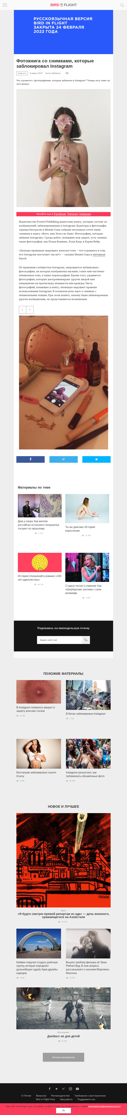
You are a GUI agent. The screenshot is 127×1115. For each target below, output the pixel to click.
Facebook (60, 214)
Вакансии (41, 1095)
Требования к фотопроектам (90, 1095)
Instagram (85, 214)
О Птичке (26, 1095)
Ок (63, 1110)
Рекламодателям (60, 1095)
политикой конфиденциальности (104, 1106)
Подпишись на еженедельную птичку (63, 628)
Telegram (72, 214)
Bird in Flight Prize (45, 1099)
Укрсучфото (66, 1099)
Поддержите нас (86, 1099)
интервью (99, 254)
